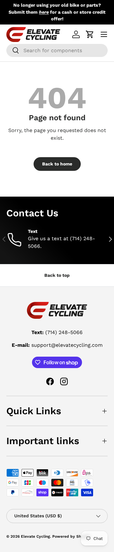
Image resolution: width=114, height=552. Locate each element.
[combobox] (57, 50)
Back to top (57, 275)
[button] (90, 34)
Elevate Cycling (35, 536)
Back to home (57, 163)
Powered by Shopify (71, 536)
